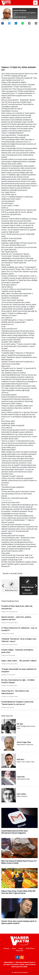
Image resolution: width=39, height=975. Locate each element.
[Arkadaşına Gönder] (29, 23)
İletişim (21, 948)
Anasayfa (6, 948)
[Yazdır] (36, 23)
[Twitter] (9, 23)
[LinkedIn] (16, 23)
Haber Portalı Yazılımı (21, 972)
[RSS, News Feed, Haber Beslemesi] (22, 957)
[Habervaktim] (6, 2)
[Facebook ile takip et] (17, 957)
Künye (14, 948)
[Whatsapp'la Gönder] (22, 23)
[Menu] (35, 2)
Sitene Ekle (19, 950)
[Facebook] (2, 23)
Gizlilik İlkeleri (30, 948)
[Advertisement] (19, 46)
